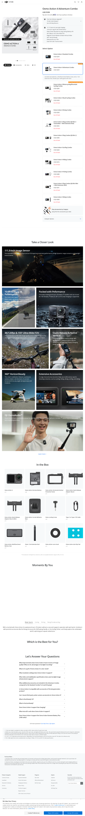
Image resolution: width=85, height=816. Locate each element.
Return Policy (21, 785)
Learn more (41, 454)
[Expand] (64, 663)
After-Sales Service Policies (24, 793)
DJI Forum (53, 780)
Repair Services (21, 791)
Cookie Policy (31, 808)
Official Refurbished (39, 780)
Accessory (4, 788)
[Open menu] (2, 2)
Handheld (4, 780)
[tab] (7, 65)
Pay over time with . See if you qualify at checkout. (57, 15)
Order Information (22, 780)
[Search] (75, 2)
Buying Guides (54, 783)
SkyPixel (53, 777)
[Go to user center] (81, 2)
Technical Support (22, 788)
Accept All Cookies (72, 813)
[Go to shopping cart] (78, 2)
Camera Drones (5, 777)
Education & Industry (6, 783)
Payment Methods (22, 777)
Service (3, 785)
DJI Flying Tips (54, 788)
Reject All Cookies (53, 813)
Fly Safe (53, 785)
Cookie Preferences (59, 805)
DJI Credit (37, 777)
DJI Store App (38, 783)
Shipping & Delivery (22, 783)
